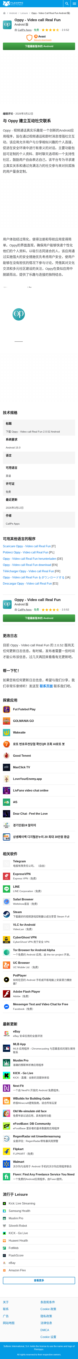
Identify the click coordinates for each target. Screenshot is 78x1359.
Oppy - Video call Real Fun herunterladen (29, 558)
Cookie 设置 (48, 1337)
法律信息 (46, 1323)
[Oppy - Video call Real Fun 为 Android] (7, 24)
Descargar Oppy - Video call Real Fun (27, 583)
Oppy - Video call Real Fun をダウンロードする (34, 577)
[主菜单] (74, 3)
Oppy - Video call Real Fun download (27, 564)
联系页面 (46, 686)
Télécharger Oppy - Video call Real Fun (28, 571)
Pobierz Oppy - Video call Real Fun (25, 552)
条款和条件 (47, 1302)
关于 (6, 1302)
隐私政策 (46, 1316)
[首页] (4, 13)
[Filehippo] (13, 3)
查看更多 (39, 1280)
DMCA (44, 1329)
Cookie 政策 (48, 1309)
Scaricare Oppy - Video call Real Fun (27, 546)
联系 (6, 1309)
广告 (6, 1316)
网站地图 (9, 1323)
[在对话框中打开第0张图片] (18, 314)
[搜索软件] (67, 3)
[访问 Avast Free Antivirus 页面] (39, 38)
